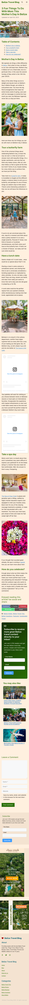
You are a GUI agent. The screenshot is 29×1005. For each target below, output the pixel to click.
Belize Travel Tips (18, 614)
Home (3, 965)
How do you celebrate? (13, 54)
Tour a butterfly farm (12, 48)
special (22, 562)
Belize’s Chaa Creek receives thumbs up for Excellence (12, 723)
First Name (9, 657)
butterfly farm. (16, 176)
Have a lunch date (12, 50)
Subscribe (9, 673)
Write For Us (5, 973)
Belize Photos (5, 987)
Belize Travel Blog (10, 2)
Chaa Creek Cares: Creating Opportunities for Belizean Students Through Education (13, 702)
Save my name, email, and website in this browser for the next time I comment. (14, 797)
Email (7, 664)
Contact (4, 975)
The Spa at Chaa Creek (9, 496)
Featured (16, 616)
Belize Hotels (8, 614)
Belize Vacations (7, 616)
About (3, 970)
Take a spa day (11, 52)
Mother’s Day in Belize (13, 45)
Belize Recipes (5, 989)
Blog (3, 968)
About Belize (5, 995)
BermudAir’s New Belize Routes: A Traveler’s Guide (14, 744)
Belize (5, 65)
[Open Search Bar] (22, 2)
